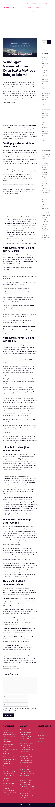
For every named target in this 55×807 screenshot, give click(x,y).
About (39, 730)
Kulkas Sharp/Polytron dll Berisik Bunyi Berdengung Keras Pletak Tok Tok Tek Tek (9, 788)
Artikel (27, 3)
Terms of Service (42, 735)
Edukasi (6, 666)
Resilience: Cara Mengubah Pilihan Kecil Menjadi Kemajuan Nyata (45, 81)
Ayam (46, 3)
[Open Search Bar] (34, 11)
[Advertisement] (27, 25)
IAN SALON (45, 154)
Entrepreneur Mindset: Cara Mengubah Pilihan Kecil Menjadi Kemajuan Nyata (46, 97)
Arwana (34, 3)
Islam (10, 666)
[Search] (49, 42)
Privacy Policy (42, 733)
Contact (37, 7)
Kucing (40, 3)
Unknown (44, 188)
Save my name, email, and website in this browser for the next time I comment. (20, 709)
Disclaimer (41, 738)
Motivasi (14, 666)
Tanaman (30, 7)
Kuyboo (44, 172)
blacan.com (9, 7)
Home (21, 3)
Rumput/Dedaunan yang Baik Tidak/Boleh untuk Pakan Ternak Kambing (46, 163)
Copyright (40, 741)
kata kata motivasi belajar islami (12, 668)
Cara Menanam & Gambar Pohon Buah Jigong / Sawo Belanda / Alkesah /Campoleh (10, 773)
